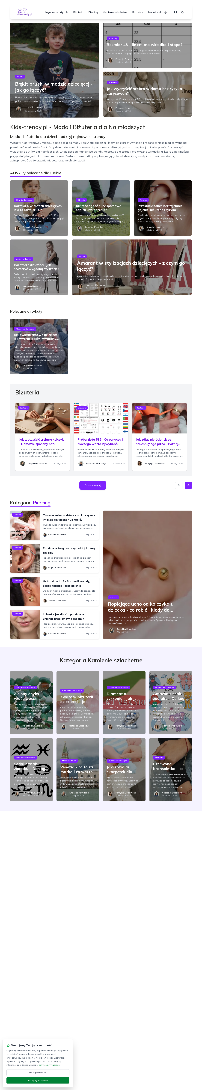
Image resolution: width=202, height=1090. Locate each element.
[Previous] (178, 485)
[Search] (175, 12)
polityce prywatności (49, 1064)
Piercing (93, 12)
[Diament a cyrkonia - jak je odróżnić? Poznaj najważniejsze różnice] (124, 702)
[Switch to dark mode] (183, 12)
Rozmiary (137, 12)
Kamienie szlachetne (115, 12)
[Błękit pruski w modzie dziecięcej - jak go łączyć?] (54, 70)
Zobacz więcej (92, 485)
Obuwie (81, 200)
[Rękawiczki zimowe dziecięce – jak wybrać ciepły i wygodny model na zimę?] (39, 346)
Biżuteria (78, 12)
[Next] (188, 485)
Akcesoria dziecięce (25, 329)
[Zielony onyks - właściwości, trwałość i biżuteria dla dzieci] (31, 702)
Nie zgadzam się (38, 1072)
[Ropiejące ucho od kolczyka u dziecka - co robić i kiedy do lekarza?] (147, 575)
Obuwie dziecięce (24, 200)
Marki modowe (69, 761)
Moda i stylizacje (157, 12)
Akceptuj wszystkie (38, 1080)
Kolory (20, 76)
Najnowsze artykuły (56, 12)
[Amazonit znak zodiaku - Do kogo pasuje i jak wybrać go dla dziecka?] (170, 702)
